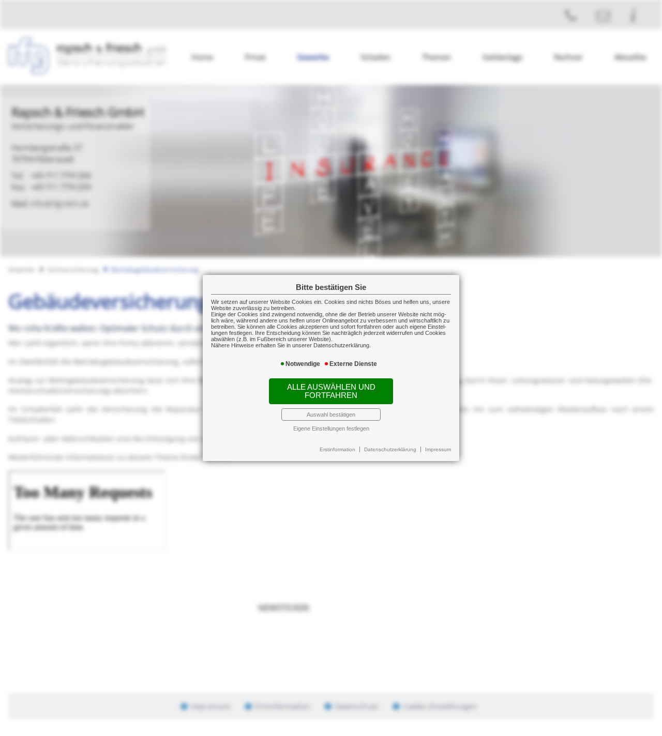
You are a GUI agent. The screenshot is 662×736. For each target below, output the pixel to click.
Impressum (438, 449)
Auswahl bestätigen (331, 414)
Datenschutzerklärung (390, 449)
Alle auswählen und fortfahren (331, 391)
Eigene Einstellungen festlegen (331, 428)
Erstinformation (337, 449)
